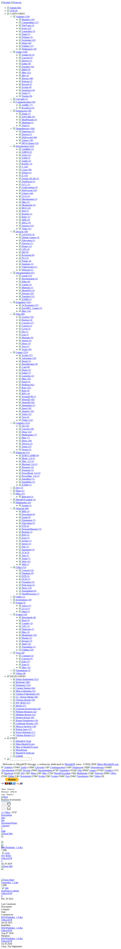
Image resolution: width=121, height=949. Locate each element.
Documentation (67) (25, 273)
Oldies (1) (20, 597)
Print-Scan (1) (28, 585)
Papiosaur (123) (23, 685)
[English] (6, 2)
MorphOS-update (62, 773)
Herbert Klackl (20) (24, 717)
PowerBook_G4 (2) (30, 473)
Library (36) (27, 140)
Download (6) (28, 514)
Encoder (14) (27, 66)
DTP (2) (25, 576)
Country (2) (27, 623)
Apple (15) (26, 276)
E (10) (24, 175)
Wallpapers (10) (29, 49)
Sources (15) (27, 225)
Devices (26, 770)
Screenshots (25, 776)
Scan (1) (25, 538)
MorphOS (70, 764)
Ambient (8, 767)
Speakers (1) (27, 264)
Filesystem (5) (28, 523)
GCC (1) (25, 184)
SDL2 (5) (26, 222)
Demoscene (77, 767)
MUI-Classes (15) (30, 143)
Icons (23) (26, 28)
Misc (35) (26, 379)
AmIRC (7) (27, 105)
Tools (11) (26, 228)
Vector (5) (26, 449)
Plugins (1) (26, 638)
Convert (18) (27, 429)
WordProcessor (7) (30, 594)
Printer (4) (26, 261)
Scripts (42, 776)
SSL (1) (25, 546)
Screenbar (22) (28, 40)
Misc (44, 773)
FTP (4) (25, 526)
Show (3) (26, 343)
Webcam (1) (27, 270)
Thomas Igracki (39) (25, 700)
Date (3, 831)
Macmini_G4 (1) (29, 464)
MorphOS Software (24, 753)
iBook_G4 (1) (28, 458)
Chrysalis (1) (21, 99)
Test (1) (25, 555)
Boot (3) (25, 620)
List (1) (25, 334)
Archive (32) (27, 317)
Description (6, 815)
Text (67, 776)
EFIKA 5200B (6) (30, 455)
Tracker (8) (26, 96)
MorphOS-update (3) (25, 499)
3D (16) (25, 426)
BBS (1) (25, 511)
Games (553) (21, 352)
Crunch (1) (26, 326)
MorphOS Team (23, 741)
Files (80, 770)
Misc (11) (26, 667)
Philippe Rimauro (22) (26, 711)
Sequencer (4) (28, 90)
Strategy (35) (27, 411)
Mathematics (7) (29, 435)
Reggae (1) (26, 214)
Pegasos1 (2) (27, 467)
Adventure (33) (28, 358)
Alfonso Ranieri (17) (25, 735)
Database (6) (27, 573)
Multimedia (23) (23, 502)
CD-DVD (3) (28, 234)
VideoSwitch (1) (29, 267)
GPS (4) (25, 249)
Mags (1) (19, 491)
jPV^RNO (6, 855)
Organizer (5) (27, 582)
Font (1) (25, 664)
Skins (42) (26, 43)
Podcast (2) (26, 81)
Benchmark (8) (28, 617)
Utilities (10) (27, 650)
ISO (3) (19, 488)
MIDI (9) (25, 69)
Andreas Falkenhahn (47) (27, 694)
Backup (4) (26, 320)
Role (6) (25, 390)
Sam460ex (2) (28, 482)
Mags (33, 773)
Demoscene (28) (23, 111)
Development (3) (29, 278)
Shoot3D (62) (28, 402)
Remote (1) (26, 532)
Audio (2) (26, 161)
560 (6, 888)
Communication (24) (25, 102)
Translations (82, 776)
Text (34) (19, 653)
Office (113, 773)
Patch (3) (25, 382)
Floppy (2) (26, 246)
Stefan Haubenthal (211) (27, 679)
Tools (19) (26, 349)
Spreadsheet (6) (28, 591)
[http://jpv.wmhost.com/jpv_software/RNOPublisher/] (2, 842)
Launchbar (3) (28, 31)
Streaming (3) (28, 549)
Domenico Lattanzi (10, 891)
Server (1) (26, 544)
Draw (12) (26, 432)
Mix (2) (25, 75)
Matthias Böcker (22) (25, 714)
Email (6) (26, 517)
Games (92, 770)
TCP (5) (25, 552)
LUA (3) (25, 196)
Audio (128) (21, 52)
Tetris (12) (26, 414)
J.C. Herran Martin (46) (26, 697)
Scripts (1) (26, 505)
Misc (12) (26, 72)
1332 (7, 853)
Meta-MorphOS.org (25, 744)
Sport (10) (26, 408)
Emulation (64, 770)
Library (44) (27, 193)
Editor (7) (26, 373)
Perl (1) (25, 211)
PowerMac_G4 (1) (30, 476)
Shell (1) (25, 611)
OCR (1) (25, 579)
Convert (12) (27, 570)
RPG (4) (25, 393)
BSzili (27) (20, 706)
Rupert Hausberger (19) (26, 720)
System (54, 776)
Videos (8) (20, 673)
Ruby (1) (25, 217)
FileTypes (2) (27, 25)
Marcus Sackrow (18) (25, 726)
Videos (97, 776)
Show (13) (26, 588)
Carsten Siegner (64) (25, 688)
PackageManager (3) (31, 529)
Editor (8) (26, 63)
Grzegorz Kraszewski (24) (28, 708)
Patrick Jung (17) (23, 729)
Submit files (15, 7)
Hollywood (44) (29, 137)
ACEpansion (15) (29, 305)
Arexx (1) (26, 605)
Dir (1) (24, 331)
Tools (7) (25, 93)
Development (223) (24, 146)
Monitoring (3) (28, 205)
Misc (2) (25, 632)
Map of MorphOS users (26, 747)
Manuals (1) (27, 287)
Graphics (108, 770)
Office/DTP (6, 858)
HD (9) (25, 252)
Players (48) (27, 78)
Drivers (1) (26, 60)
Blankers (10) (28, 19)
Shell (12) (26, 644)
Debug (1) (26, 172)
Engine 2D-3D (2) (30, 178)
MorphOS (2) (28, 290)
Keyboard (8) (27, 255)
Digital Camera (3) (30, 237)
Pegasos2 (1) (27, 470)
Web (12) (26, 561)
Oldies (11, 776)
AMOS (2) (26, 152)
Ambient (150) (22, 16)
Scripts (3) (20, 602)
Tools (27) (26, 446)
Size (3, 817)
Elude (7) (26, 114)
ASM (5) (25, 158)
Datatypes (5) (27, 131)
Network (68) (22, 508)
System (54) (21, 614)
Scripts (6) (26, 87)
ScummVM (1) (28, 396)
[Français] (16, 2)
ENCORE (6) (28, 116)
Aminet (19, 756)
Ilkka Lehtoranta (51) (25, 691)
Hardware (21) (22, 452)
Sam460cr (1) (28, 479)
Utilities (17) (27, 46)
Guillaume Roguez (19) (26, 723)
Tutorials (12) (27, 296)
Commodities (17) (30, 22)
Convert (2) (27, 58)
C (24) (24, 167)
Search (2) (26, 340)
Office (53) (20, 567)
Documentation (45, 770)
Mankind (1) (27, 122)
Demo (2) (26, 370)
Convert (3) (27, 658)
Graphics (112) (22, 423)
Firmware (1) (27, 629)
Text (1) (25, 346)
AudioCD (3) (27, 55)
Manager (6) (27, 337)
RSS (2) (25, 535)
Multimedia (82, 773)
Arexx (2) (26, 155)
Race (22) (26, 387)
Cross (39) (26, 169)
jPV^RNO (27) (22, 703)
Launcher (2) (27, 376)
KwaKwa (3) (27, 108)
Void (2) (25, 125)
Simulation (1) (28, 405)
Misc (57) (20, 493)
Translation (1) (28, 647)
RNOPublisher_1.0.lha (12, 847)
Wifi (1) (25, 564)
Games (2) (26, 284)
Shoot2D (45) (28, 399)
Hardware (8, 773)
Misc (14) (26, 311)
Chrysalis (39, 767)
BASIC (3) (26, 164)
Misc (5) (25, 202)
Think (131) (27, 420)
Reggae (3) (26, 641)
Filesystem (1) (28, 240)
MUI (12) (26, 208)
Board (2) (26, 361)
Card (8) (25, 367)
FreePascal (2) (28, 181)
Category (5, 825)
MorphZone (21, 750)
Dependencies (97, 767)
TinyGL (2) (26, 443)
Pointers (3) (27, 37)
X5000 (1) (26, 299)
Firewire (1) (27, 243)
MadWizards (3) (29, 119)
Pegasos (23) (27, 293)
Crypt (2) (25, 329)
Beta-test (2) (27, 496)
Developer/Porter (9, 823)
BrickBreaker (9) (29, 364)
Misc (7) (25, 438)
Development (8, 770)
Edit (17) (25, 661)
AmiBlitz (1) (27, 149)
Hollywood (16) (29, 190)
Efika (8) (25, 281)
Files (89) (20, 314)
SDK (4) (25, 220)
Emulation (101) (23, 302)
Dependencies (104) (25, 128)
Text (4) (25, 417)
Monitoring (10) (29, 635)
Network (99, 773)
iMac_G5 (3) (27, 461)
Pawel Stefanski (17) (25, 732)
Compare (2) (27, 655)
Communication (57, 767)
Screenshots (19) (23, 600)
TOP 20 (13, 10)
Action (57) (27, 355)
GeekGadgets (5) (29, 187)
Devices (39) (21, 231)
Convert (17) (27, 323)
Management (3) (29, 199)
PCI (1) (25, 258)
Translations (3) (22, 670)
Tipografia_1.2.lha (9, 882)
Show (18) (26, 440)
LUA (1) (25, 608)
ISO (23, 773)
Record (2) (26, 84)
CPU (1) (25, 626)
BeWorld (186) (22, 682)
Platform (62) (27, 384)
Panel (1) (25, 34)
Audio (24, 767)
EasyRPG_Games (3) (31, 308)
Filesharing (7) (28, 520)
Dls (2, 820)
